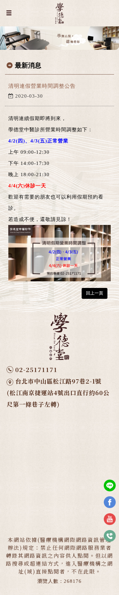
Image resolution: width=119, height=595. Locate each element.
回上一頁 (94, 293)
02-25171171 (36, 369)
